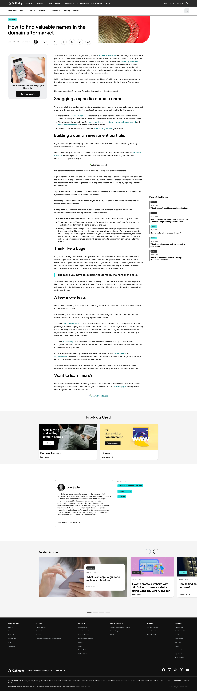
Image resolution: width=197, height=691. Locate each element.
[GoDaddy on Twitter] (181, 671)
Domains (13, 19)
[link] (64, 42)
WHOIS (80, 646)
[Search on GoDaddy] (186, 10)
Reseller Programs (115, 631)
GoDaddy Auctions (129, 61)
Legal (9, 642)
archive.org (68, 341)
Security (153, 251)
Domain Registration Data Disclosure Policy (48, 638)
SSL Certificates (83, 3)
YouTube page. (119, 386)
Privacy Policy (177, 680)
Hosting (177, 646)
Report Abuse (40, 631)
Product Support (41, 627)
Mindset (42, 10)
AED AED (59, 670)
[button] (89, 612)
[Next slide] (155, 551)
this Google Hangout (67, 125)
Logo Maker (178, 653)
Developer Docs (82, 627)
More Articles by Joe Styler (67, 522)
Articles (75, 10)
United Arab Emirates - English (39, 670)
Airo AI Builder (96, 3)
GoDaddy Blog (12, 638)
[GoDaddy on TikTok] (175, 671)
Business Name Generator (85, 638)
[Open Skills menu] (35, 10)
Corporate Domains (83, 635)
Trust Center (11, 646)
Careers (10, 631)
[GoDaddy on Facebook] (163, 671)
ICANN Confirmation (84, 631)
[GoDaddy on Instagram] (169, 671)
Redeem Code (82, 650)
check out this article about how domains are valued (112, 122)
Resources (39, 635)
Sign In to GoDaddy (152, 627)
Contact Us (11, 635)
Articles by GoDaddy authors (130, 486)
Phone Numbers (179, 657)
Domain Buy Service (103, 128)
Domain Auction (125, 491)
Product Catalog (82, 653)
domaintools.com (71, 323)
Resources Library (15, 11)
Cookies (186, 680)
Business (153, 201)
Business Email (179, 638)
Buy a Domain (179, 627)
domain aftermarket (108, 55)
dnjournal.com (60, 356)
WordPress (178, 642)
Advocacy (54, 10)
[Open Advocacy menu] (59, 10)
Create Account (151, 635)
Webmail (80, 642)
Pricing (107, 3)
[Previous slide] (148, 551)
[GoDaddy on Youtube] (187, 671)
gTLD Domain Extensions (182, 631)
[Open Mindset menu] (46, 10)
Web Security (178, 650)
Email (50, 3)
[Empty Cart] (187, 3)
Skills (31, 10)
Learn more (90, 587)
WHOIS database (78, 116)
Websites (153, 213)
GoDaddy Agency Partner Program (120, 627)
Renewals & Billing (152, 631)
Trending (66, 10)
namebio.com (120, 353)
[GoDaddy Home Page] (16, 670)
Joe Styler (43, 42)
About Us (10, 627)
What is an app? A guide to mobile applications (103, 578)
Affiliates (112, 635)
